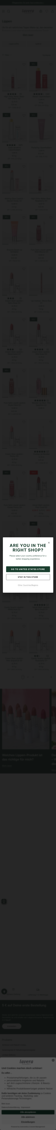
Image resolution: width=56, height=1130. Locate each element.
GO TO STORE (28, 569)
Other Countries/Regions (28, 585)
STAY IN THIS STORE (28, 577)
